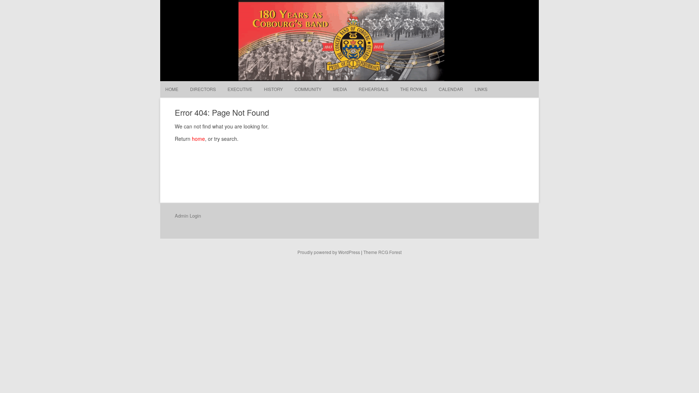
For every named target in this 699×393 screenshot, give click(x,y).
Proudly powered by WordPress (328, 252)
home (198, 138)
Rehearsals (373, 89)
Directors (203, 89)
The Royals (413, 89)
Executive (240, 89)
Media (340, 89)
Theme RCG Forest (382, 252)
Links (481, 89)
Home (171, 89)
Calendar (451, 89)
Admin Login (188, 215)
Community (308, 89)
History (273, 89)
